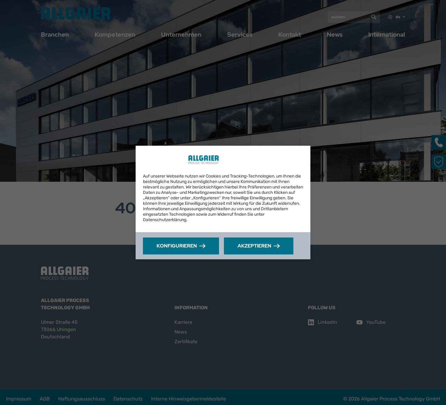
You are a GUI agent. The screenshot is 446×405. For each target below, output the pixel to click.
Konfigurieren (177, 246)
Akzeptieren (254, 246)
